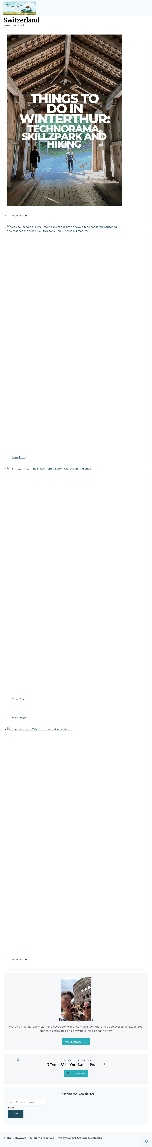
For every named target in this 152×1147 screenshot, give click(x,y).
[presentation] (78, 120)
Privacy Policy (65, 1137)
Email (11, 1107)
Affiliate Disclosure (90, 1137)
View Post (19, 215)
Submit (16, 1113)
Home (7, 25)
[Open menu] (145, 8)
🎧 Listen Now (76, 1073)
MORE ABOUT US (76, 1041)
